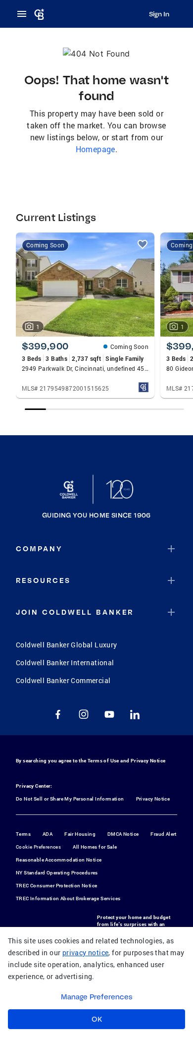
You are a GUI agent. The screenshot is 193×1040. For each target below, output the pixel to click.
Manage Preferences (97, 996)
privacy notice (85, 952)
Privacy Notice (148, 760)
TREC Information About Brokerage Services (68, 898)
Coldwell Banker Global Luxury (66, 644)
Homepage (95, 149)
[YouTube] (109, 714)
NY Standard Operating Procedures (57, 872)
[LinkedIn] (135, 714)
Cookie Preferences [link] (38, 847)
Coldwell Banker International (65, 662)
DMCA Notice (123, 834)
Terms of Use (103, 760)
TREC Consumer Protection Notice (56, 885)
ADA (47, 834)
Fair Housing (80, 834)
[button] (96, 549)
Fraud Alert (163, 834)
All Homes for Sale (95, 847)
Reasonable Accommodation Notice (58, 860)
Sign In (159, 14)
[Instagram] (84, 714)
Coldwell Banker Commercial (63, 680)
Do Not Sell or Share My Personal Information (70, 799)
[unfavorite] (142, 244)
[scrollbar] (104, 409)
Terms (23, 834)
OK (97, 1019)
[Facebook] (58, 714)
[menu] (25, 14)
